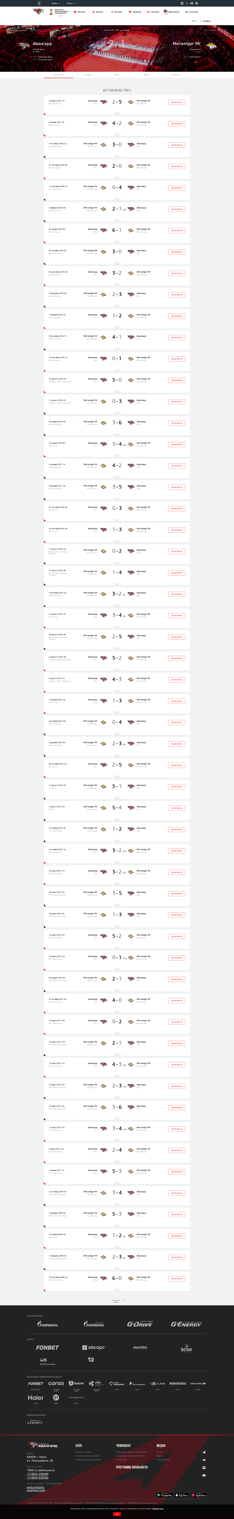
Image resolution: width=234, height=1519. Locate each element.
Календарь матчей (18, 30)
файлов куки (157, 1509)
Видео (146, 75)
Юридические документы (88, 1459)
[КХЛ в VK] (182, 3)
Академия (137, 12)
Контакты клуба (83, 1452)
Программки (163, 1459)
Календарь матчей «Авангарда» (132, 1452)
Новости (175, 75)
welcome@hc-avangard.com (36, 1489)
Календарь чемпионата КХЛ (130, 1455)
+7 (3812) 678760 (38, 1477)
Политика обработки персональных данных (106, 1503)
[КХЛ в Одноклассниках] (187, 3)
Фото (117, 75)
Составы (87, 75)
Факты (117, 113)
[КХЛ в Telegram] (196, 3)
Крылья (99, 12)
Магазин (81, 12)
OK (117, 1514)
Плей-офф (121, 1459)
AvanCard (155, 12)
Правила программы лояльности (143, 1503)
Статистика (58, 75)
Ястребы (118, 12)
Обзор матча (176, 102)
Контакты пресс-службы (88, 1455)
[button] (56, 15)
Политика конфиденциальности (69, 1503)
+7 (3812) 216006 (37, 1474)
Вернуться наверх (116, 1301)
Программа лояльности (132, 1467)
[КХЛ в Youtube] (191, 3)
